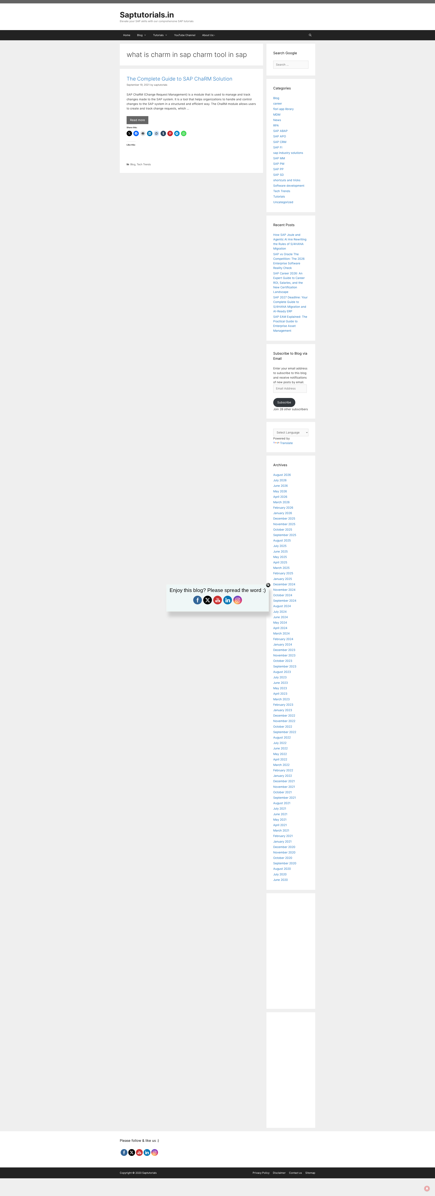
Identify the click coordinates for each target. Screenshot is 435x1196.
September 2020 (284, 863)
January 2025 (282, 579)
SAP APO (279, 136)
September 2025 (284, 535)
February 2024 (283, 639)
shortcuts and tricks (286, 180)
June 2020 (280, 879)
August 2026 (282, 475)
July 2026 (280, 480)
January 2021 (282, 841)
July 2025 (279, 546)
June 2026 (280, 485)
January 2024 (282, 644)
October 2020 (282, 858)
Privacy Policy (261, 1172)
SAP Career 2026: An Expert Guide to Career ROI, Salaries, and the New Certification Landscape (289, 283)
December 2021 (284, 781)
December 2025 (284, 518)
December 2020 (284, 847)
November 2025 (284, 524)
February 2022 (283, 770)
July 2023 (280, 677)
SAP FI (277, 147)
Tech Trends (144, 164)
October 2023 (282, 661)
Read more (137, 120)
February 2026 (283, 507)
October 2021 (282, 792)
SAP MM (279, 158)
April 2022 (280, 759)
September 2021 (284, 797)
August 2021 (281, 803)
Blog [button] (140, 35)
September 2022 (284, 732)
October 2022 (282, 726)
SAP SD (278, 174)
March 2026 (281, 502)
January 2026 (282, 513)
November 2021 (284, 786)
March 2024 (281, 633)
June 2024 (280, 617)
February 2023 (283, 704)
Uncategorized (283, 202)
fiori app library (283, 109)
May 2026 (280, 491)
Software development (288, 185)
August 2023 (282, 672)
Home (126, 35)
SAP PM (278, 163)
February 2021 (283, 836)
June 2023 (280, 682)
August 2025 (282, 540)
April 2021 (280, 825)
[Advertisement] (191, 200)
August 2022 (282, 737)
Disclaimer (279, 1172)
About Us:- (208, 35)
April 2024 (280, 628)
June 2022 (280, 748)
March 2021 (281, 830)
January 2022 (282, 775)
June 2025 (280, 551)
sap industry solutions (288, 153)
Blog (132, 164)
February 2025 (283, 573)
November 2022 (284, 721)
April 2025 (280, 562)
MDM (276, 114)
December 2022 (284, 715)
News (277, 120)
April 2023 (280, 693)
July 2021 (279, 808)
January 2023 (282, 710)
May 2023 (280, 688)
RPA (276, 125)
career (277, 103)
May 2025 (280, 557)
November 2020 (284, 852)
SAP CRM (279, 142)
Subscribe (284, 402)
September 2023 (284, 666)
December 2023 (284, 650)
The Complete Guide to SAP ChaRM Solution (179, 79)
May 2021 (279, 819)
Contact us (295, 1172)
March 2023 (281, 699)
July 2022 (279, 743)
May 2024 (280, 622)
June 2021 (280, 814)
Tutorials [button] (158, 35)
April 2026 (280, 496)
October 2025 (282, 529)
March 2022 (281, 765)
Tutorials (279, 196)
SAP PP (278, 169)
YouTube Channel (184, 35)
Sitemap (310, 1172)
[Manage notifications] (427, 1188)
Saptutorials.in (147, 14)
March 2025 (281, 568)
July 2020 (280, 874)
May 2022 (280, 754)
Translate (286, 443)
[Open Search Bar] (310, 35)
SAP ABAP (280, 131)
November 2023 (284, 655)
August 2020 (282, 868)
